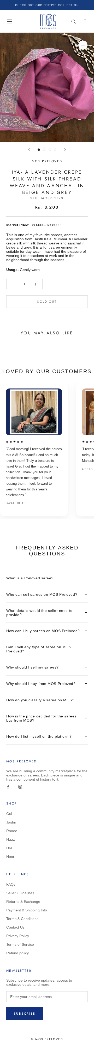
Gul (9, 814)
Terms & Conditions (22, 919)
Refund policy (17, 953)
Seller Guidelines (20, 893)
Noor (10, 856)
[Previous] (29, 149)
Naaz (10, 839)
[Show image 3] (50, 149)
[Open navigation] (8, 21)
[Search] (74, 21)
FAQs (10, 884)
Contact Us (15, 927)
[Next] (65, 149)
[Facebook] (8, 786)
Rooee (11, 831)
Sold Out (47, 301)
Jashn (11, 822)
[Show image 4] (55, 149)
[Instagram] (20, 786)
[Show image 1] (39, 149)
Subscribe (25, 1013)
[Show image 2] (44, 149)
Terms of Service (20, 944)
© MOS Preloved (47, 1039)
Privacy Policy (17, 936)
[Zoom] (82, 45)
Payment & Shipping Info (26, 910)
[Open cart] (86, 21)
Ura (9, 848)
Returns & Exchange (23, 901)
